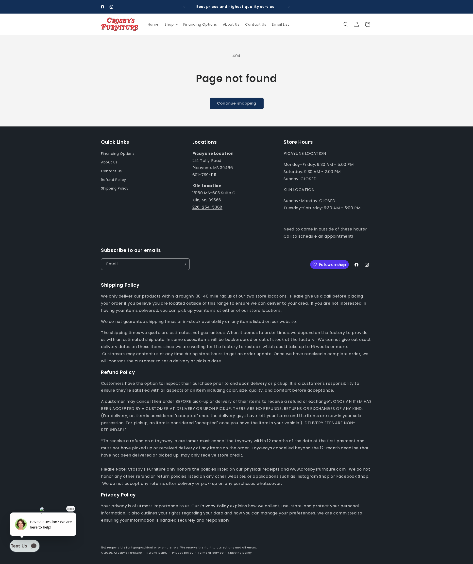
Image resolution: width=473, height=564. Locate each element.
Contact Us (111, 171)
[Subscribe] (184, 264)
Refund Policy (113, 179)
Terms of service (210, 553)
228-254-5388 (207, 207)
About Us (109, 162)
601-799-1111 (204, 175)
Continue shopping (236, 103)
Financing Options (118, 153)
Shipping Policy (115, 188)
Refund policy (157, 553)
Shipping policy (240, 553)
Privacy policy (182, 553)
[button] (171, 24)
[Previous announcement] (184, 7)
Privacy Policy (214, 506)
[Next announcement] (289, 7)
